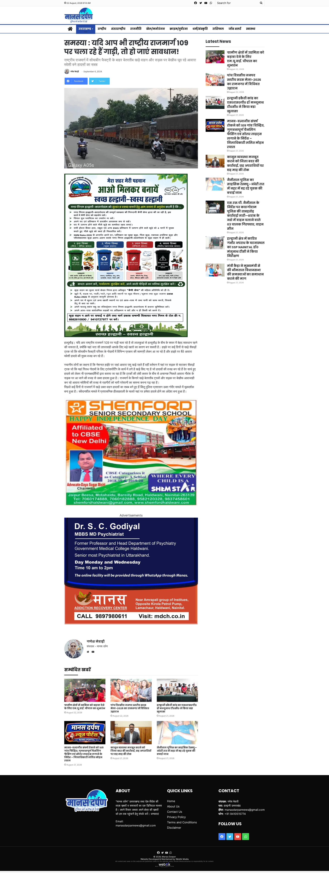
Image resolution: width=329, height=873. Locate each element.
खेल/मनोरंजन (155, 29)
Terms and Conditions (182, 822)
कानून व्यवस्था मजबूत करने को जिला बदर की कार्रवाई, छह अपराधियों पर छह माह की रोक (131, 751)
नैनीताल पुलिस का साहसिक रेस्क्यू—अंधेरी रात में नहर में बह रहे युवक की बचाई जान (177, 751)
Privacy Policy (176, 817)
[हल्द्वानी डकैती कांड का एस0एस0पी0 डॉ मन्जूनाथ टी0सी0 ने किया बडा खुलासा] (177, 690)
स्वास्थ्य (250, 29)
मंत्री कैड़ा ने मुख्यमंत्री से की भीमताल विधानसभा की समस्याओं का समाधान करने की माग (245, 272)
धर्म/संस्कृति (200, 29)
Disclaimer (174, 827)
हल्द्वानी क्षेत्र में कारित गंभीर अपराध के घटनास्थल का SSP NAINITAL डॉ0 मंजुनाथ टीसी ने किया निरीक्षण (246, 247)
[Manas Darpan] (78, 15)
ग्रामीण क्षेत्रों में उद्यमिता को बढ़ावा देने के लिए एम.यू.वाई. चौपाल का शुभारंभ (84, 706)
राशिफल (218, 29)
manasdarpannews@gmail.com (136, 825)
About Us (173, 806)
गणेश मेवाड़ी (74, 71)
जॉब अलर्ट (235, 29)
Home (171, 801)
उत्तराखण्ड (84, 29)
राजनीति (135, 29)
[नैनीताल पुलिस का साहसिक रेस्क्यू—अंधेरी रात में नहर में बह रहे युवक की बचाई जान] (177, 732)
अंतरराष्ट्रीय (118, 29)
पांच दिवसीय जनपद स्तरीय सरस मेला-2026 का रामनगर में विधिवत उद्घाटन (130, 708)
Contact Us (174, 811)
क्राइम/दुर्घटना (179, 29)
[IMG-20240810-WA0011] (131, 623)
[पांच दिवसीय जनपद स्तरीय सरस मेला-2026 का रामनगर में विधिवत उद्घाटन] (131, 690)
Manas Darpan (169, 856)
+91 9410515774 (235, 813)
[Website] (89, 652)
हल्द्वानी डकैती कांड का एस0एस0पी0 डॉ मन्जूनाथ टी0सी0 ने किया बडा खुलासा (177, 708)
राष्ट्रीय (102, 29)
